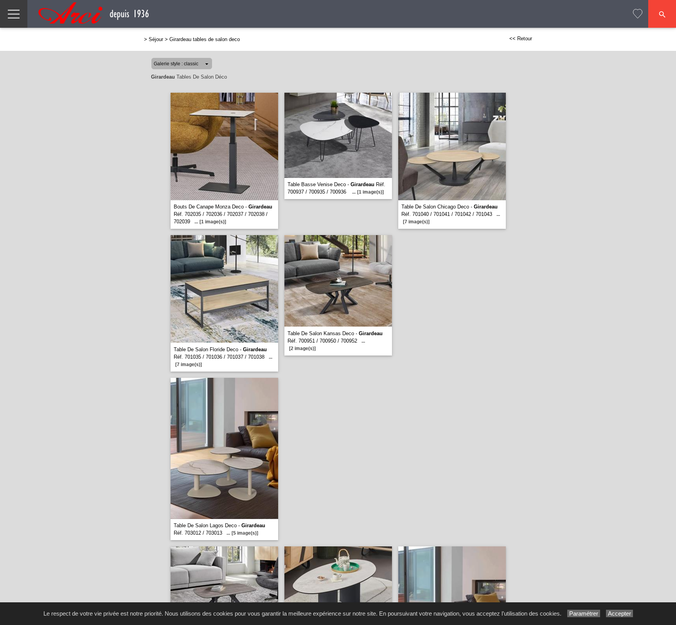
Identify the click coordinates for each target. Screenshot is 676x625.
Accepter (619, 613)
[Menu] (13, 14)
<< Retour (520, 38)
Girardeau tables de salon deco (204, 39)
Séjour (156, 39)
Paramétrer (584, 613)
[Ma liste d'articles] (637, 14)
